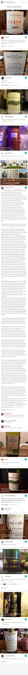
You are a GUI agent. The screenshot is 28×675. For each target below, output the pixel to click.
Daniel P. (6, 85)
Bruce (14, 584)
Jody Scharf (8, 78)
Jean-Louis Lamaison (10, 655)
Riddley (6, 504)
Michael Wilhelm (9, 116)
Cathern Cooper (9, 541)
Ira (3, 46)
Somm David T (8, 187)
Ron (2, 46)
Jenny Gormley (8, 153)
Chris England (7, 426)
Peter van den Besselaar (9, 420)
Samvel (2, 504)
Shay (2, 409)
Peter (5, 409)
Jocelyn (7, 459)
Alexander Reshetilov (10, 495)
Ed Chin (7, 37)
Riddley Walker (7, 508)
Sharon (2, 85)
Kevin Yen (7, 619)
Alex (11, 584)
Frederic (3, 661)
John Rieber (8, 576)
